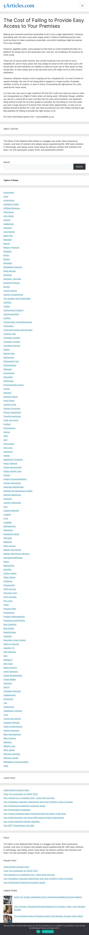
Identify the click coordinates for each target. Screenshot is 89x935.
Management (9, 526)
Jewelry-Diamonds (12, 503)
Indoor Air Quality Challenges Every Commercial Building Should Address (48, 897)
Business (7, 275)
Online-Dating (9, 573)
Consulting (8, 326)
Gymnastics (8, 444)
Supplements (9, 695)
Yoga (5, 766)
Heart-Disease (10, 463)
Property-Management (14, 616)
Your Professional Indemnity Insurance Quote (24, 806)
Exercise (7, 393)
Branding (7, 263)
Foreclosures (9, 428)
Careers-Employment (13, 294)
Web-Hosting (9, 738)
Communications (11, 314)
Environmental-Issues (13, 385)
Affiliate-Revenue (11, 208)
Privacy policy (48, 931)
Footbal (6, 424)
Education (8, 377)
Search (6, 162)
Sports (6, 687)
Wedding (7, 742)
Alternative (8, 212)
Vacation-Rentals (11, 722)
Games (6, 432)
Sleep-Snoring (10, 667)
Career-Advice (10, 291)
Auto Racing (9, 232)
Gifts (5, 436)
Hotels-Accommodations (15, 479)
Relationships (9, 632)
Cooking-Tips (9, 334)
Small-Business (10, 671)
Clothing (7, 302)
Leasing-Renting (11, 510)
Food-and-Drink (10, 420)
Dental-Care (9, 353)
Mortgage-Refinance (13, 558)
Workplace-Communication (16, 762)
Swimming (8, 699)
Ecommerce (8, 373)
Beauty (6, 243)
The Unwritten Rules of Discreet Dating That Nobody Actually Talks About (48, 916)
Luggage (7, 522)
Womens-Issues (10, 758)
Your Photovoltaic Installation (16, 810)
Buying (6, 287)
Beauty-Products (11, 247)
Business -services (12, 279)
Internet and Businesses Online (17, 491)
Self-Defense (9, 652)
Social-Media (9, 679)
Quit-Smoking (9, 624)
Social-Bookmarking (12, 675)
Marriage (7, 538)
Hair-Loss (8, 448)
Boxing (6, 259)
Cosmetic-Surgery (11, 338)
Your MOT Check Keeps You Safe (18, 825)
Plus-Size (7, 601)
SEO (5, 656)
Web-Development (12, 734)
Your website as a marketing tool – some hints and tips (29, 798)
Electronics (8, 381)
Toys (5, 715)
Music (6, 561)
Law (5, 506)
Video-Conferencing (12, 726)
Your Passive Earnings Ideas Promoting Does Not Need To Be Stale (34, 814)
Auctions (7, 228)
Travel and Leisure (12, 719)
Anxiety (6, 220)
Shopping (7, 660)
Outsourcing (9, 585)
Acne (5, 196)
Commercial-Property (13, 310)
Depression (8, 357)
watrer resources (11, 730)
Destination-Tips (11, 361)
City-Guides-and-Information (17, 298)
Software (7, 683)
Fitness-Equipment (12, 412)
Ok (38, 931)
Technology (8, 707)
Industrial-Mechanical (13, 487)
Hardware (8, 452)
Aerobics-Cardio (11, 204)
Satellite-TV (8, 648)
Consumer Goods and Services (17, 330)
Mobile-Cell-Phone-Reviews (16, 554)
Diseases (7, 369)
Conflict (7, 318)
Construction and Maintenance (17, 322)
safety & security (11, 644)
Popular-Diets (9, 609)
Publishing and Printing (14, 620)
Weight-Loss (9, 746)
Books (6, 255)
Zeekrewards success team (16, 790)
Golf (5, 440)
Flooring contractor (12, 416)
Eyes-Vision (8, 400)
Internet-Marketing (12, 495)
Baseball (7, 239)
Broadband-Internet (12, 267)
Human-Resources (12, 483)
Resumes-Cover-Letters (14, 640)
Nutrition (7, 569)
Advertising (8, 200)
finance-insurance (11, 408)
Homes (6, 475)
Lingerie (7, 514)
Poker (6, 605)
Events (6, 389)
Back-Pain (8, 236)
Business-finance (11, 283)
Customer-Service (11, 346)
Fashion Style (9, 404)
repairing (7, 636)
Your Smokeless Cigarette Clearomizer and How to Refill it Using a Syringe (38, 802)
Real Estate (8, 628)
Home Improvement (12, 467)
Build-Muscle (9, 271)
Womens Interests (11, 754)
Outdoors (7, 581)
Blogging (7, 251)
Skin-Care (8, 664)
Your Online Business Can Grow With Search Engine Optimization (33, 818)
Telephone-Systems (12, 711)
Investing (7, 499)
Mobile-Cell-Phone (12, 550)
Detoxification (9, 365)
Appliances (8, 224)
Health (6, 455)
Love (5, 518)
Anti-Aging (8, 216)
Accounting (8, 192)
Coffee (6, 306)
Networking (8, 565)
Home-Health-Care (12, 471)
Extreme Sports (10, 397)
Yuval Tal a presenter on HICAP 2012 (20, 794)
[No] (86, 929)
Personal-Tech (10, 593)
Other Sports (9, 577)
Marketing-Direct (11, 534)
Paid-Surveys (9, 589)
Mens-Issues (9, 546)
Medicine (7, 542)
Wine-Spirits (9, 750)
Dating (6, 349)
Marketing (8, 530)
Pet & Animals (9, 597)
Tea (5, 703)
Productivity (8, 613)
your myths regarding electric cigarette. (21, 821)
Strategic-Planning (12, 691)
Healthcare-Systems (13, 459)
